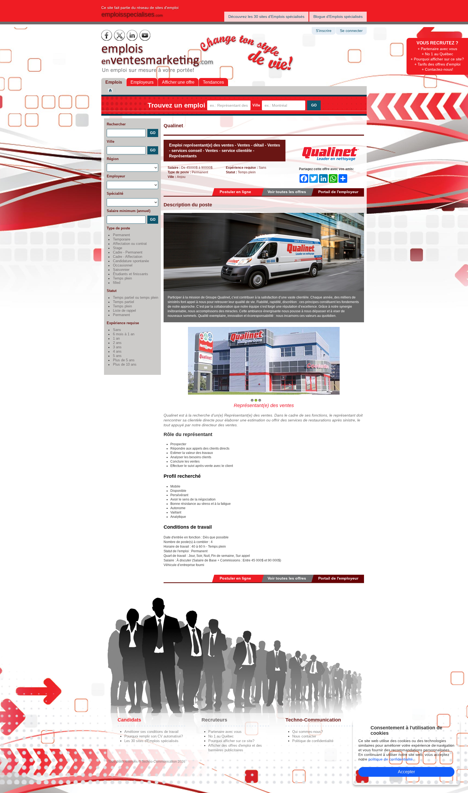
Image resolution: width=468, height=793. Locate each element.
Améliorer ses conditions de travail (151, 732)
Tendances (213, 82)
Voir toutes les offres (287, 192)
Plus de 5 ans (124, 360)
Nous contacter (304, 736)
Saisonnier (121, 270)
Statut (111, 291)
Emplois (113, 82)
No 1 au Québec (221, 736)
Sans (117, 330)
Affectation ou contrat (130, 244)
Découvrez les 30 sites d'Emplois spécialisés (266, 16)
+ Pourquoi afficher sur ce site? (437, 59)
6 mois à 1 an (123, 334)
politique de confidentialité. (391, 759)
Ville (256, 105)
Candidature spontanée (131, 261)
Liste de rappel (124, 311)
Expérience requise (123, 323)
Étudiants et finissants (130, 274)
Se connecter (351, 31)
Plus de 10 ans (124, 364)
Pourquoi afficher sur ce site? (231, 741)
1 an (116, 338)
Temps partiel (123, 302)
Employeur (116, 176)
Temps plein (122, 278)
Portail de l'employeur (338, 192)
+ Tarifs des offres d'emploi (437, 64)
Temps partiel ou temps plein (135, 298)
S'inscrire (324, 31)
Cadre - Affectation (127, 257)
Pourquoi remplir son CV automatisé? (153, 736)
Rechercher (116, 124)
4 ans (117, 351)
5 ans (117, 356)
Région (113, 159)
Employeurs (142, 82)
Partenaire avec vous (225, 732)
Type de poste (118, 228)
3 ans (117, 347)
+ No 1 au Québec (437, 54)
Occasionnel (122, 265)
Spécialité (115, 193)
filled (116, 283)
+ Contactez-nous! (437, 69)
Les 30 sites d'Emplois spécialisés (151, 741)
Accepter (406, 771)
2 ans (117, 343)
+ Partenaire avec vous (437, 49)
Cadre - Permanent (127, 252)
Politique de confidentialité (312, 741)
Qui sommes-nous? (307, 732)
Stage (117, 248)
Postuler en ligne (235, 192)
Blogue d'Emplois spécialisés (338, 16)
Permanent (121, 235)
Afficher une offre (178, 82)
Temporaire (121, 239)
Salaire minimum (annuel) (128, 211)
